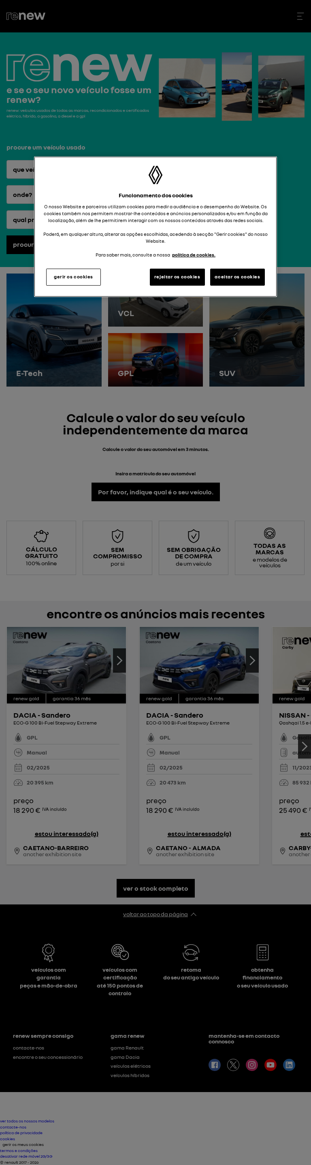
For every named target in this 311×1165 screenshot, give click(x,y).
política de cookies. (193, 255)
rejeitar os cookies (177, 277)
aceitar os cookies (237, 277)
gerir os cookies (73, 277)
